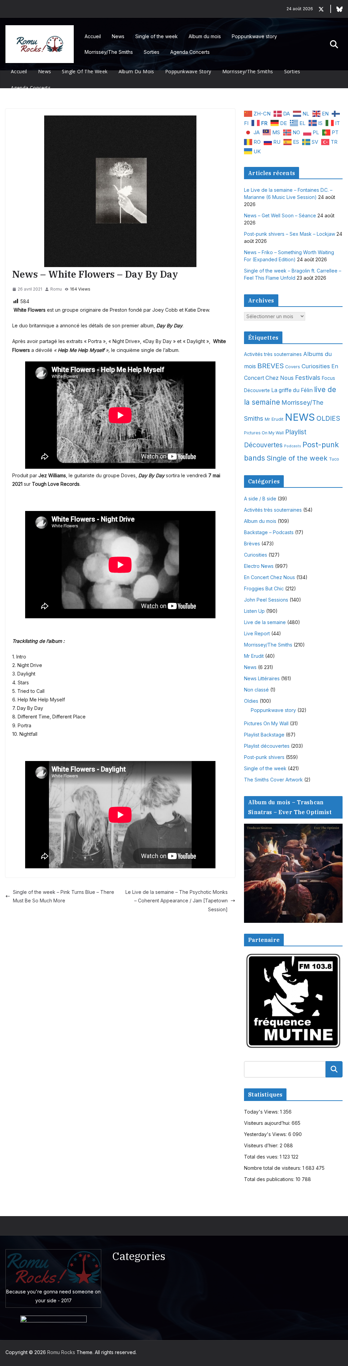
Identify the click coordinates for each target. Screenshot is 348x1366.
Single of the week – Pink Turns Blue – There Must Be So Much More (63, 896)
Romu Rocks (61, 1352)
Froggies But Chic (264, 588)
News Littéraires (262, 678)
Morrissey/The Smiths (109, 52)
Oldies (251, 701)
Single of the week (156, 36)
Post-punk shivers (264, 757)
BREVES (270, 365)
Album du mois (205, 36)
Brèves (252, 543)
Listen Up (254, 611)
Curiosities (315, 366)
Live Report (257, 633)
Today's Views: (262, 1112)
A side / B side (260, 498)
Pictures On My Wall (264, 432)
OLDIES (328, 418)
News (118, 36)
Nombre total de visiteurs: (273, 1168)
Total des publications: (270, 1179)
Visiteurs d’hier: (262, 1145)
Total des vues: (262, 1157)
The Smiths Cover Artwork (273, 779)
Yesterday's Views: (266, 1134)
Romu (56, 289)
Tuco (334, 459)
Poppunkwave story (254, 36)
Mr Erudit (274, 419)
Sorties (151, 52)
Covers (292, 366)
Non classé (256, 690)
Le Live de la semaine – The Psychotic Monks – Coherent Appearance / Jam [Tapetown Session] (176, 900)
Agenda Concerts (190, 52)
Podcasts (292, 446)
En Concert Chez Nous (269, 577)
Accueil (93, 36)
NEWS (300, 417)
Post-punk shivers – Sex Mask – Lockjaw (289, 234)
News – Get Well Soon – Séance (280, 215)
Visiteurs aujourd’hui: (268, 1123)
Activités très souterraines (273, 354)
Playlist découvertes (267, 746)
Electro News (259, 566)
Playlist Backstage (264, 735)
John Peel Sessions (266, 600)
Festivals (307, 377)
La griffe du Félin (292, 390)
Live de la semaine (265, 622)
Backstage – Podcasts (269, 532)
